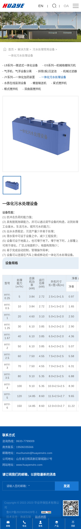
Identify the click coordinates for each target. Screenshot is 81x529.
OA (66, 6)
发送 (67, 486)
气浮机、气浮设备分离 (18, 71)
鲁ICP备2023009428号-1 (21, 512)
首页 (11, 49)
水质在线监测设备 (15, 83)
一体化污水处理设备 (20, 55)
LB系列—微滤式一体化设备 (21, 65)
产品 (57, 526)
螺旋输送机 (39, 83)
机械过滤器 (70, 71)
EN (40, 6)
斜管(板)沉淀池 (47, 71)
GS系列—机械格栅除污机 (60, 65)
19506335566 (24, 447)
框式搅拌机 (11, 88)
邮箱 (8, 526)
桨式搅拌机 (60, 83)
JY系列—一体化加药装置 (19, 77)
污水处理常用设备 (44, 49)
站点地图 (40, 516)
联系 (40, 526)
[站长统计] (46, 512)
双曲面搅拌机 (32, 88)
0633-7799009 (25, 441)
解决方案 (23, 49)
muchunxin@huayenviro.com (34, 452)
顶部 (73, 526)
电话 (24, 526)
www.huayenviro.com (29, 464)
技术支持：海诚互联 (18, 516)
